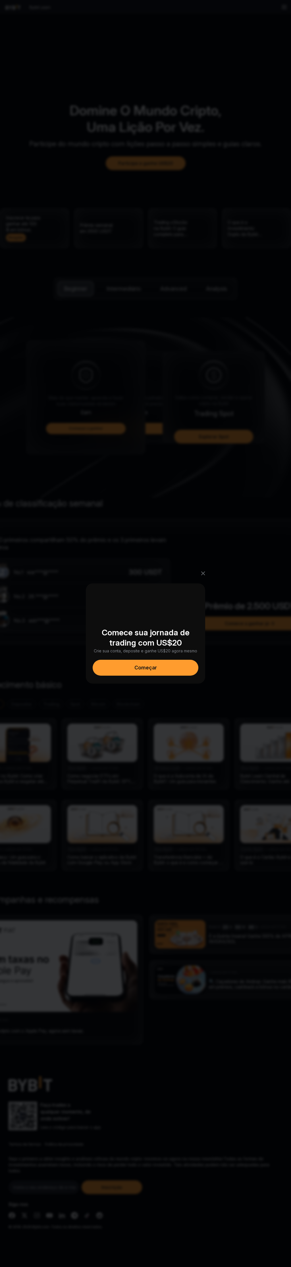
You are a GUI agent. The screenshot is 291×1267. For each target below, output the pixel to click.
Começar (145, 668)
